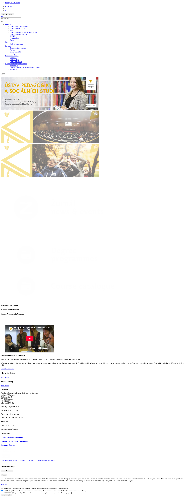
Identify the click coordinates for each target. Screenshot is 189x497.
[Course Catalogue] (63, 301)
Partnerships (14, 66)
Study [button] (7, 42)
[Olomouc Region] (8, 452)
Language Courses (8, 445)
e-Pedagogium (15, 54)
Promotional (8, 493)
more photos (5, 377)
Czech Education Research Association (23, 32)
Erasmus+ (13, 58)
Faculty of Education (12, 3)
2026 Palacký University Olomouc (13, 460)
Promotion (13, 70)
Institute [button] (8, 24)
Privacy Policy (31, 460)
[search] (2, 21)
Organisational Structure (18, 28)
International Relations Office (12, 438)
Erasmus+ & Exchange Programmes (14, 441)
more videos (5, 386)
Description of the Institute (19, 26)
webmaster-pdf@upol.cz (46, 460)
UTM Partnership (16, 62)
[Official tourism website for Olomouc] (6, 458)
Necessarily (7, 488)
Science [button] (8, 46)
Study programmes (16, 44)
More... (4, 475)
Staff (11, 30)
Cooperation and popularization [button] (16, 64)
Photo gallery (14, 38)
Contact (12, 40)
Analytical (6, 491)
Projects (12, 50)
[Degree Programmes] (63, 270)
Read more (4, 484)
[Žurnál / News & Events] (63, 238)
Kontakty (8, 6)
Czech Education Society (18, 34)
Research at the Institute (18, 48)
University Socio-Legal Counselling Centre (24, 68)
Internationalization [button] (11, 56)
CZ (6, 10)
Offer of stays (14, 60)
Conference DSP (15, 52)
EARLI (12, 36)
